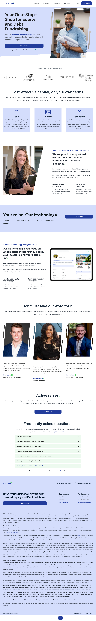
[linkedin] (19, 483)
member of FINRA (33, 50)
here (79, 535)
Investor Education (57, 471)
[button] (48, 437)
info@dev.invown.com (58, 432)
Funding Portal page (12, 532)
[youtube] (24, 483)
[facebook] (17, 483)
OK (60, 618)
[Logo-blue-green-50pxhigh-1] (10, 2)
